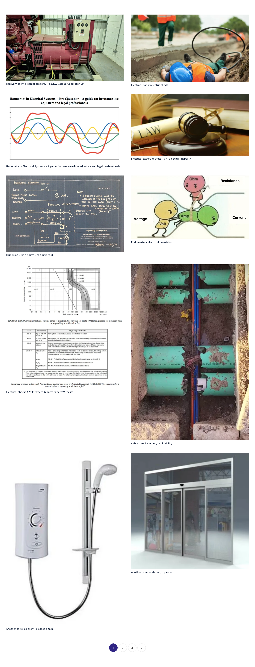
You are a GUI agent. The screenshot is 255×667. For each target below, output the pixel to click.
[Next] (141, 647)
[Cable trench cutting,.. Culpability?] (190, 352)
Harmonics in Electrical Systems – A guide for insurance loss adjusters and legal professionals (63, 166)
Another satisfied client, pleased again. (30, 628)
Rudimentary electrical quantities (151, 242)
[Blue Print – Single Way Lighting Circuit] (65, 213)
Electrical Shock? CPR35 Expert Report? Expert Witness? (39, 392)
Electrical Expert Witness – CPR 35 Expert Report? (161, 158)
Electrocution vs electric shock (149, 85)
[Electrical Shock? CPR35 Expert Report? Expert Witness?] (65, 326)
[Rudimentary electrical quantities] (190, 207)
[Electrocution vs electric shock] (190, 48)
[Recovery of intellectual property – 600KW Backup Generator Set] (65, 48)
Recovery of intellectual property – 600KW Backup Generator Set (45, 83)
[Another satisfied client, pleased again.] (65, 539)
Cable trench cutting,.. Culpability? (152, 443)
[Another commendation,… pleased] (190, 511)
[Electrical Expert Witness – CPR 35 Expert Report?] (190, 124)
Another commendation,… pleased (152, 572)
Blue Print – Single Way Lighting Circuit (29, 255)
